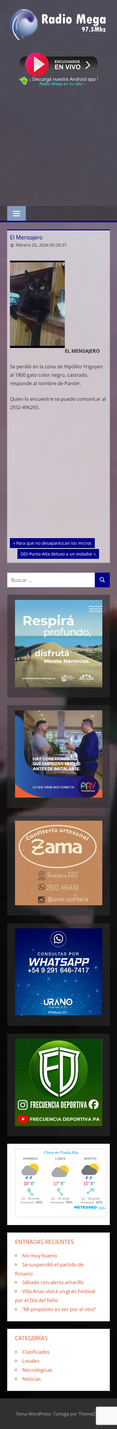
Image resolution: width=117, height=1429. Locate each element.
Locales (31, 1360)
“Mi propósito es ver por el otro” (59, 1309)
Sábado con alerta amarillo (53, 1282)
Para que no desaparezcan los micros (54, 543)
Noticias (31, 1378)
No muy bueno (39, 1255)
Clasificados (36, 1351)
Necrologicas (37, 1369)
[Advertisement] (58, 147)
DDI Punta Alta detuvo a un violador (56, 554)
